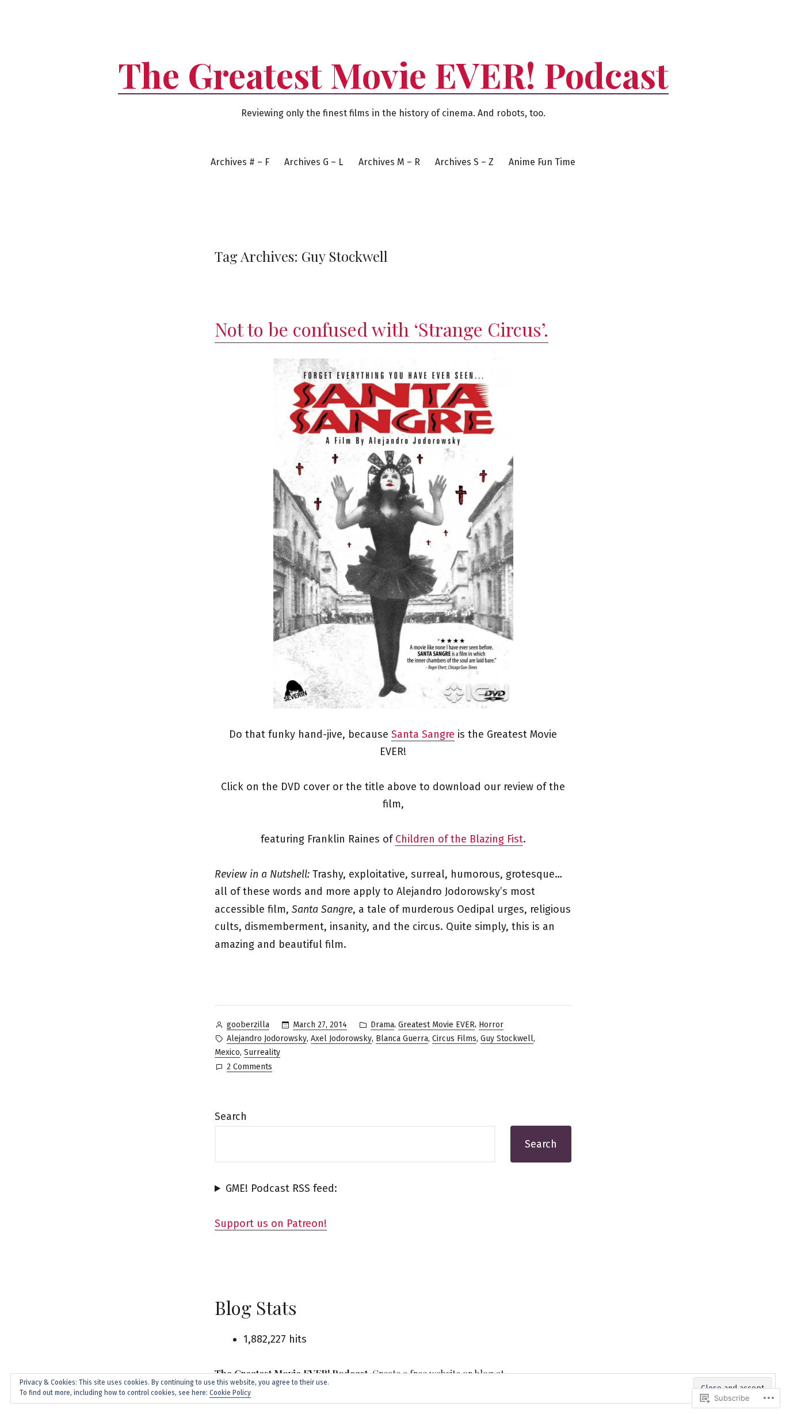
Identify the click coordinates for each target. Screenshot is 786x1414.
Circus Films (454, 1038)
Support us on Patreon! (271, 1223)
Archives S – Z (464, 162)
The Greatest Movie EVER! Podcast (393, 74)
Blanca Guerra (402, 1038)
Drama (382, 1025)
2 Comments (249, 1067)
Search (231, 1116)
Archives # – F (240, 162)
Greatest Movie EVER (436, 1025)
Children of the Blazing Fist (459, 839)
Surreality (262, 1052)
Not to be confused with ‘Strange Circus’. (381, 329)
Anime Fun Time (542, 162)
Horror (491, 1025)
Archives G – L (313, 162)
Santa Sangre (423, 734)
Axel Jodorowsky (341, 1038)
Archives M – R (389, 162)
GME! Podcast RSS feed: (281, 1188)
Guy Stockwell (506, 1038)
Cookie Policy (230, 1393)
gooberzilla (248, 1025)
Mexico (227, 1052)
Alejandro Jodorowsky (267, 1038)
